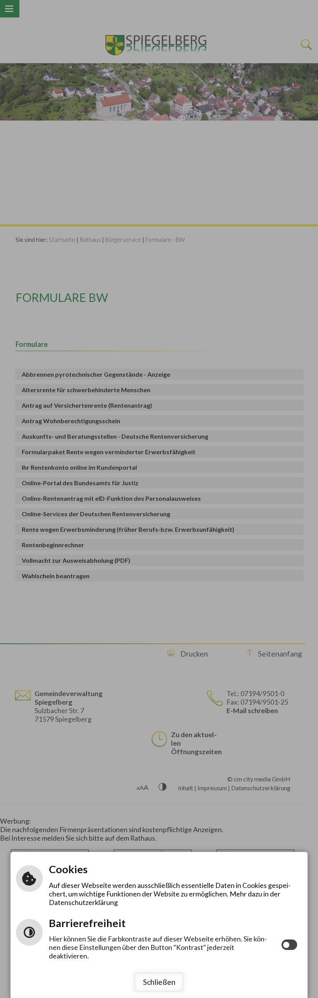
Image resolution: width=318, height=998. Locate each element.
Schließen (159, 981)
